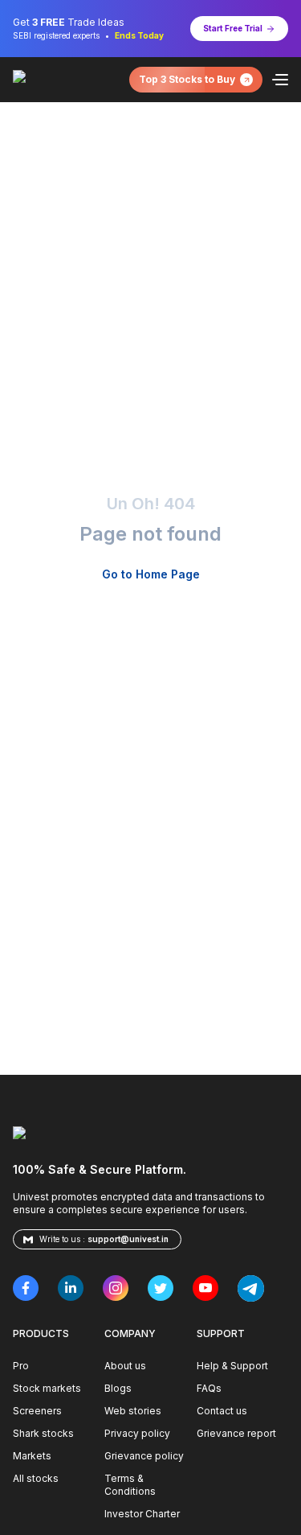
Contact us (222, 1411)
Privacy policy (137, 1433)
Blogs (118, 1388)
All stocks (36, 1478)
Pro (21, 1366)
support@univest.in (128, 1239)
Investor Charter (142, 1514)
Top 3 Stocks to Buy (187, 79)
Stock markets (47, 1388)
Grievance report (236, 1433)
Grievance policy (144, 1456)
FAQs (209, 1388)
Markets (32, 1456)
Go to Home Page (151, 574)
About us (125, 1366)
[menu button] (280, 79)
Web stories (132, 1411)
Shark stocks (43, 1433)
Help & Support (232, 1366)
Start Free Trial (232, 28)
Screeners (37, 1411)
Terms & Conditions (130, 1484)
